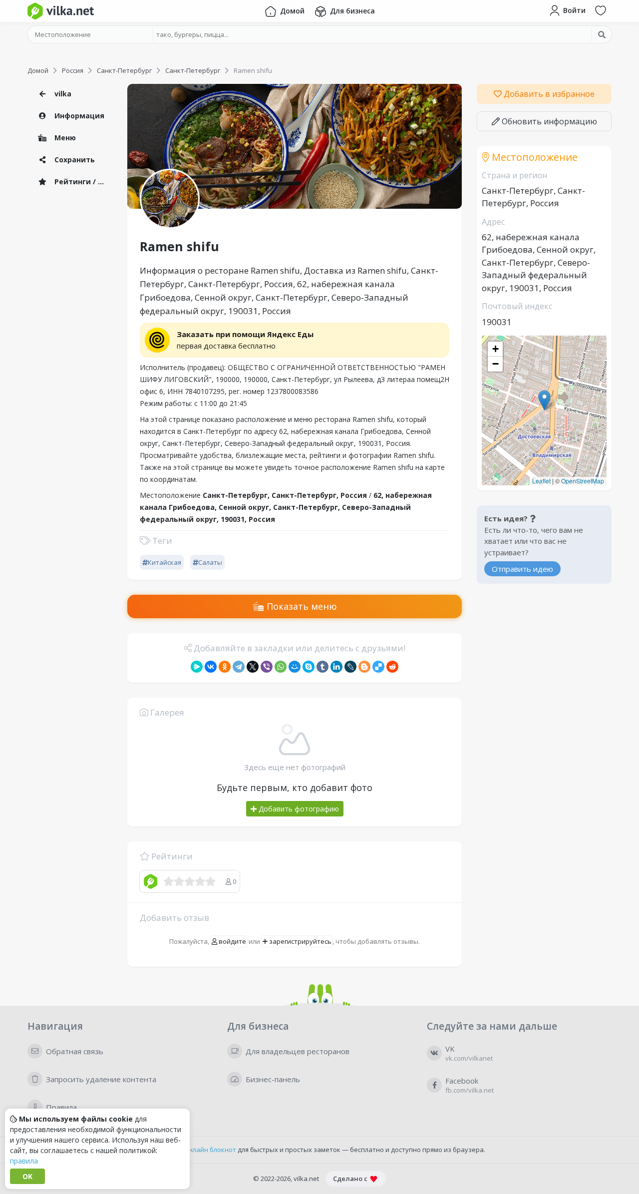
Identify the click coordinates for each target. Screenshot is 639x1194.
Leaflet (541, 480)
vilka (61, 93)
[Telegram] (239, 667)
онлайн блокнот (210, 1149)
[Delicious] (378, 667)
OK (27, 1176)
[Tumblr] (322, 667)
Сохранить (73, 159)
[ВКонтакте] (211, 667)
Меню (64, 137)
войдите (231, 941)
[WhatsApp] (281, 667)
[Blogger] (364, 667)
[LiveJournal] (350, 667)
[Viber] (267, 667)
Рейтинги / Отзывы (82, 181)
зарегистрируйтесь (299, 941)
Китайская (164, 562)
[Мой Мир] (295, 667)
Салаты (210, 562)
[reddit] (392, 667)
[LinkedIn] (336, 667)
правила (24, 1161)
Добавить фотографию (298, 808)
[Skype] (309, 667)
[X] (253, 667)
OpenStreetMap (582, 480)
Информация (78, 115)
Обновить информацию (548, 121)
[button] (544, 400)
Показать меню (300, 606)
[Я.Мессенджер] (197, 667)
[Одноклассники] (225, 667)
